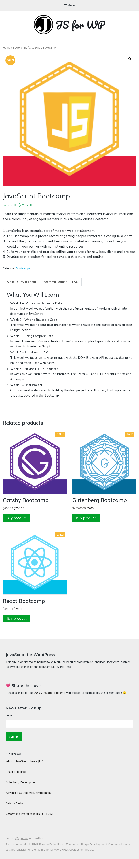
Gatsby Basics (15, 803)
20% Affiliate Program (48, 693)
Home (6, 47)
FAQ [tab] (75, 282)
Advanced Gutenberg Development (28, 793)
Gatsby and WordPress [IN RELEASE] (30, 814)
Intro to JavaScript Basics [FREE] (26, 761)
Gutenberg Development (22, 782)
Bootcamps (20, 47)
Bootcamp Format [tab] (54, 282)
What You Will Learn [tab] (21, 282)
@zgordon (21, 838)
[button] (130, 59)
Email (9, 715)
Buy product (16, 517)
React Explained (16, 772)
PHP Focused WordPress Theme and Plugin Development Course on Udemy (81, 845)
